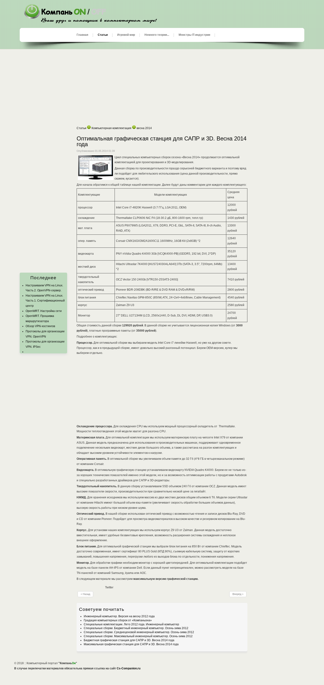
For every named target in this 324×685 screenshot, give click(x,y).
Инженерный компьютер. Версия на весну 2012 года (119, 616)
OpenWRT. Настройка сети (44, 311)
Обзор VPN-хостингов (40, 326)
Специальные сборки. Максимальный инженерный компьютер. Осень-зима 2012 (138, 636)
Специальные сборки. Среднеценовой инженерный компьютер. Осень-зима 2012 (139, 632)
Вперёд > (237, 594)
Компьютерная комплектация (111, 128)
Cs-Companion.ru (128, 668)
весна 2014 (144, 128)
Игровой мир (126, 34)
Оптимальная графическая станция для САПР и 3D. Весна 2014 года (161, 141)
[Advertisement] (162, 87)
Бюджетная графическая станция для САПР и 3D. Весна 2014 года (129, 640)
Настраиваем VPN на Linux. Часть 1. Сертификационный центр (45, 300)
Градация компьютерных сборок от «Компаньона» (118, 620)
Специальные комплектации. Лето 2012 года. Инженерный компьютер (131, 624)
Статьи (103, 34)
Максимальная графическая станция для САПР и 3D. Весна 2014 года (131, 644)
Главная (82, 34)
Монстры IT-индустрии (194, 34)
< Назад (85, 594)
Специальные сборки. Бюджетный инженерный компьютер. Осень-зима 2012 (136, 628)
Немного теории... (156, 34)
